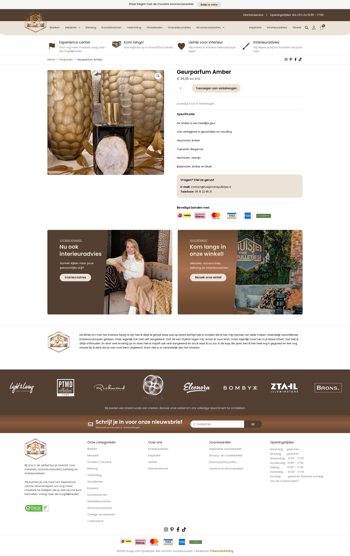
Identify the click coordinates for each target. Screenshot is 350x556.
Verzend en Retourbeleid (226, 468)
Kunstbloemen (111, 27)
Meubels (71, 27)
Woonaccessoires (208, 27)
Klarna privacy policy (222, 462)
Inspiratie (255, 27)
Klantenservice (158, 468)
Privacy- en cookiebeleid (225, 455)
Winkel (297, 27)
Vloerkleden (154, 27)
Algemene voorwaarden (225, 449)
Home (51, 59)
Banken (55, 27)
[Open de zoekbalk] (306, 27)
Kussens (92, 488)
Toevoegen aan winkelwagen (216, 88)
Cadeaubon (95, 521)
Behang (91, 27)
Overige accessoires (101, 514)
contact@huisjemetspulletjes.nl (211, 187)
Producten (66, 59)
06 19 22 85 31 (203, 191)
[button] (158, 76)
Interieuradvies (277, 27)
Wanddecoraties (179, 27)
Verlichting (134, 27)
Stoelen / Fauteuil (99, 462)
